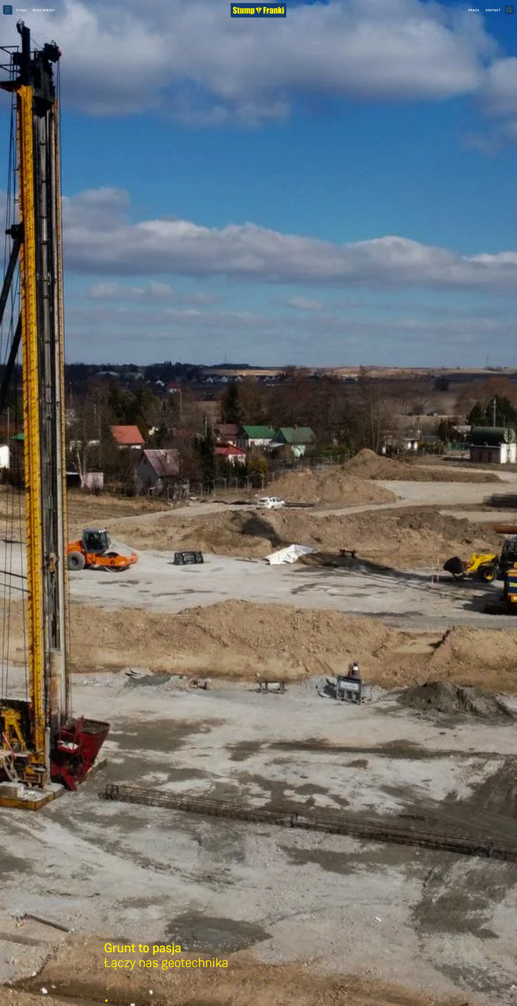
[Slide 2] (111, 1000)
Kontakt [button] (493, 10)
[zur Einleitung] (258, 982)
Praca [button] (473, 10)
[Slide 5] (126, 1000)
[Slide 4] (121, 1000)
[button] (7, 10)
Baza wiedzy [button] (44, 10)
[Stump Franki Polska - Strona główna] (258, 10)
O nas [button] (21, 10)
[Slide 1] (106, 1000)
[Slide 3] (116, 1000)
